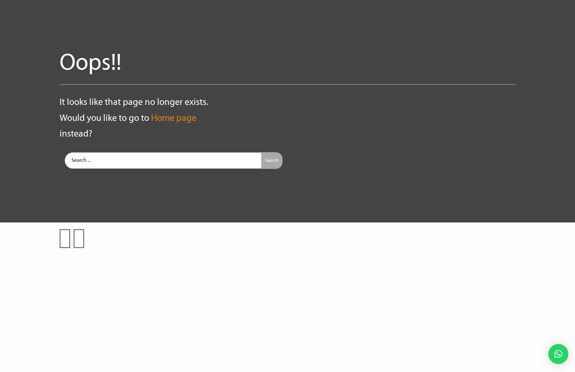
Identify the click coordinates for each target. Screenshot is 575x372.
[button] (558, 354)
